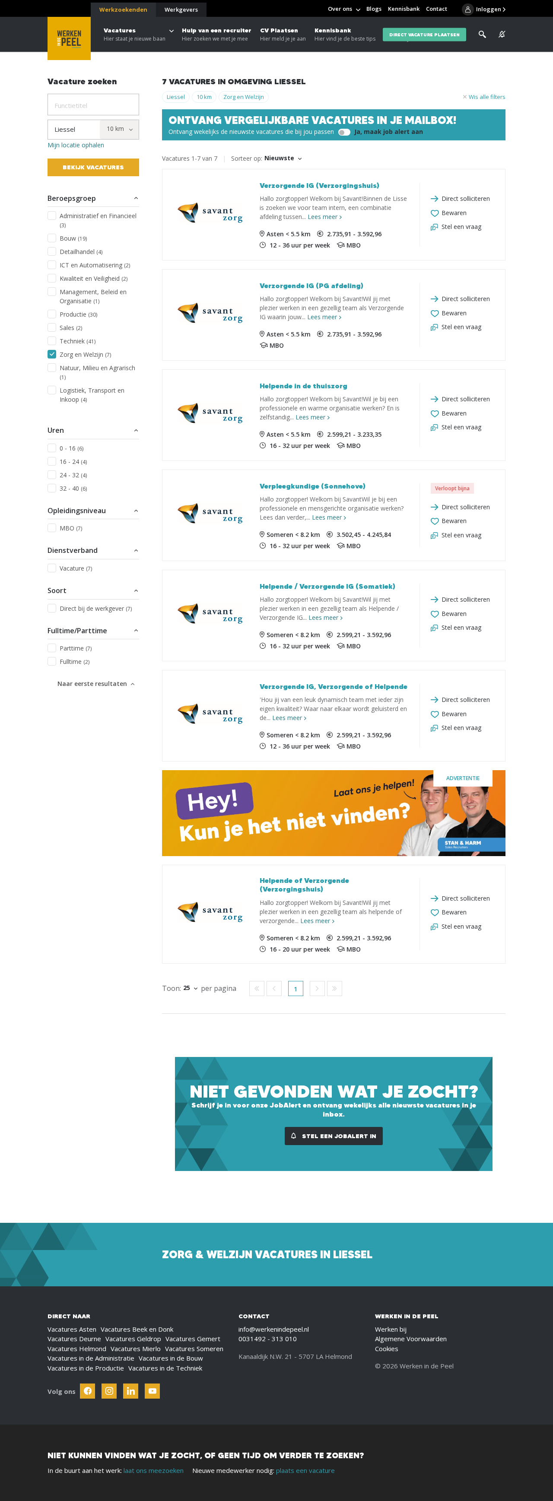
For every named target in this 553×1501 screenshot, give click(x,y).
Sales (71, 328)
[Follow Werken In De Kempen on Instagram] (109, 1391)
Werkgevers (181, 9)
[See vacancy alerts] (502, 34)
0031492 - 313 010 (267, 1338)
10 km (204, 97)
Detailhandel (81, 252)
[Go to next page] (317, 988)
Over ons (340, 9)
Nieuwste (279, 158)
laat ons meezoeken (154, 1470)
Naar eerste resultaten (92, 683)
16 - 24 (73, 461)
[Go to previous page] (274, 988)
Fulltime (74, 661)
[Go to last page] (334, 988)
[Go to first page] (256, 988)
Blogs (373, 9)
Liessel (176, 97)
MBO (71, 528)
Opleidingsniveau (77, 510)
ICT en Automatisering (95, 265)
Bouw (73, 238)
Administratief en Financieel (98, 220)
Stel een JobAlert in (338, 1136)
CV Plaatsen (283, 34)
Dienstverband (73, 550)
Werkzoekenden (123, 9)
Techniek (77, 341)
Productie (78, 314)
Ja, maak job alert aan (388, 131)
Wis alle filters (487, 97)
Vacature (76, 568)
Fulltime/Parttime (77, 630)
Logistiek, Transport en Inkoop (92, 394)
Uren (56, 430)
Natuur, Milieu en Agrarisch (97, 372)
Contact (436, 9)
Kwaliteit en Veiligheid (93, 278)
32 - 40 (73, 488)
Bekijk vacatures (93, 167)
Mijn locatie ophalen (76, 145)
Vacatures (134, 34)
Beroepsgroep (72, 198)
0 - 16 (71, 448)
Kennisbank (345, 34)
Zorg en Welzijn (85, 354)
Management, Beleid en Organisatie (93, 296)
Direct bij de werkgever (96, 608)
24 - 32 (73, 475)
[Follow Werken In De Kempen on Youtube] (152, 1391)
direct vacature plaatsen (424, 34)
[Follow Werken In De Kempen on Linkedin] (130, 1391)
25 (186, 988)
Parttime (76, 648)
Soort (57, 590)
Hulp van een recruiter (216, 34)
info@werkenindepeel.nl (273, 1329)
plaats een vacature (305, 1470)
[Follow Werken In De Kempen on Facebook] (87, 1391)
